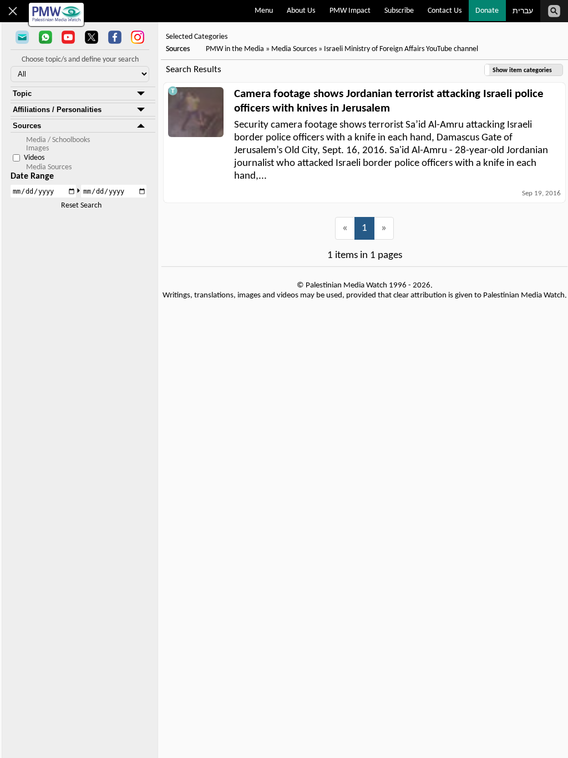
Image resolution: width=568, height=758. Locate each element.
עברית (523, 11)
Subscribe (399, 11)
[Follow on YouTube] (68, 38)
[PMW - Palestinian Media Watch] (56, 14)
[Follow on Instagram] (137, 38)
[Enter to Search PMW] (554, 11)
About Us (301, 11)
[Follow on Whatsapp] (45, 38)
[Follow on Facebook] (114, 38)
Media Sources (49, 167)
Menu (264, 11)
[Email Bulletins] (22, 38)
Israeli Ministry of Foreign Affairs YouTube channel (401, 49)
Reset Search (81, 205)
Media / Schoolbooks (58, 140)
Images (37, 148)
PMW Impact (350, 11)
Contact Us (445, 11)
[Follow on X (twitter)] (91, 38)
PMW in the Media (235, 49)
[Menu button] (13, 11)
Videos (34, 158)
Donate (487, 11)
